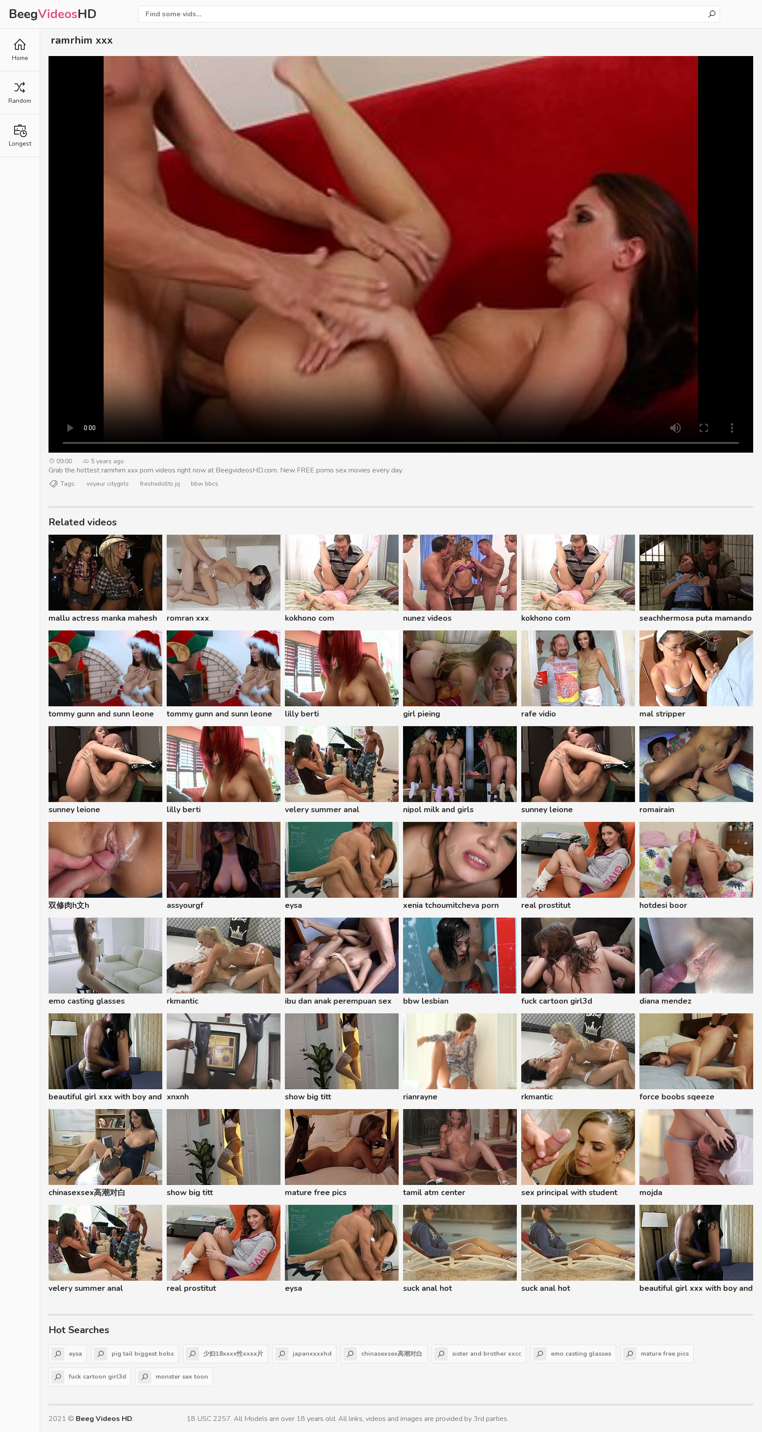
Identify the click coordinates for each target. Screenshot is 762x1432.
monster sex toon (182, 1376)
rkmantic (182, 1001)
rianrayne (420, 1096)
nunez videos (427, 618)
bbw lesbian (425, 1001)
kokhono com (309, 618)
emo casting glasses (87, 1001)
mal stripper (662, 714)
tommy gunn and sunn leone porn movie (101, 715)
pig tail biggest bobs (143, 1354)
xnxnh (178, 1096)
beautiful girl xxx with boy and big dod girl (105, 1098)
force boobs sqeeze (676, 1096)
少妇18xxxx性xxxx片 (233, 1354)
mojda (650, 1192)
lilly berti (302, 714)
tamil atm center (434, 1192)
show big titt (308, 1096)
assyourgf (185, 905)
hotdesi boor (663, 905)
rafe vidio (538, 714)
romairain (656, 809)
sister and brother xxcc (486, 1354)
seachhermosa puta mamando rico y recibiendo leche (695, 619)
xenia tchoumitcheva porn (451, 905)
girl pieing (421, 714)
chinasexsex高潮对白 (87, 1192)
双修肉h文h (69, 905)
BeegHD (53, 14)
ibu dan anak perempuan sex (338, 1001)
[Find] (712, 14)
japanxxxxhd (312, 1354)
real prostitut (546, 905)
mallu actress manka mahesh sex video (103, 619)
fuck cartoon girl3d (556, 1001)
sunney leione (74, 809)
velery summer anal (322, 809)
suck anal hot (427, 1288)
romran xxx (188, 618)
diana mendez (665, 1001)
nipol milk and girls (438, 809)
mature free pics (316, 1192)
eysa (293, 905)
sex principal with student (569, 1192)
